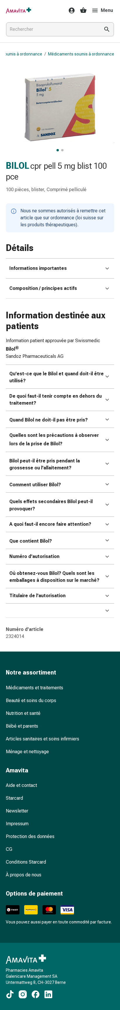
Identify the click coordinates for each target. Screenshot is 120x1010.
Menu (107, 10)
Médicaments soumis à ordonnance (81, 54)
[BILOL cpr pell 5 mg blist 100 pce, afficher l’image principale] (58, 150)
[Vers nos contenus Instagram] (23, 994)
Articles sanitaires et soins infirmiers (42, 739)
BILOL (17, 166)
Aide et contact (21, 785)
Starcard (14, 798)
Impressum (17, 823)
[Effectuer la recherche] (107, 29)
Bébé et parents (22, 726)
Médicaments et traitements (34, 687)
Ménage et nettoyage (27, 751)
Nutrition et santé (23, 713)
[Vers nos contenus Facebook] (35, 994)
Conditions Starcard (26, 862)
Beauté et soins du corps (31, 700)
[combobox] (52, 29)
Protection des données (30, 836)
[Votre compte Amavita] (70, 10)
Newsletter (17, 811)
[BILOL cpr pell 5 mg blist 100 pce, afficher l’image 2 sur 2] (62, 150)
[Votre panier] (83, 10)
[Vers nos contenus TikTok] (10, 994)
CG (9, 849)
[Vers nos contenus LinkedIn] (48, 994)
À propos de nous (23, 875)
